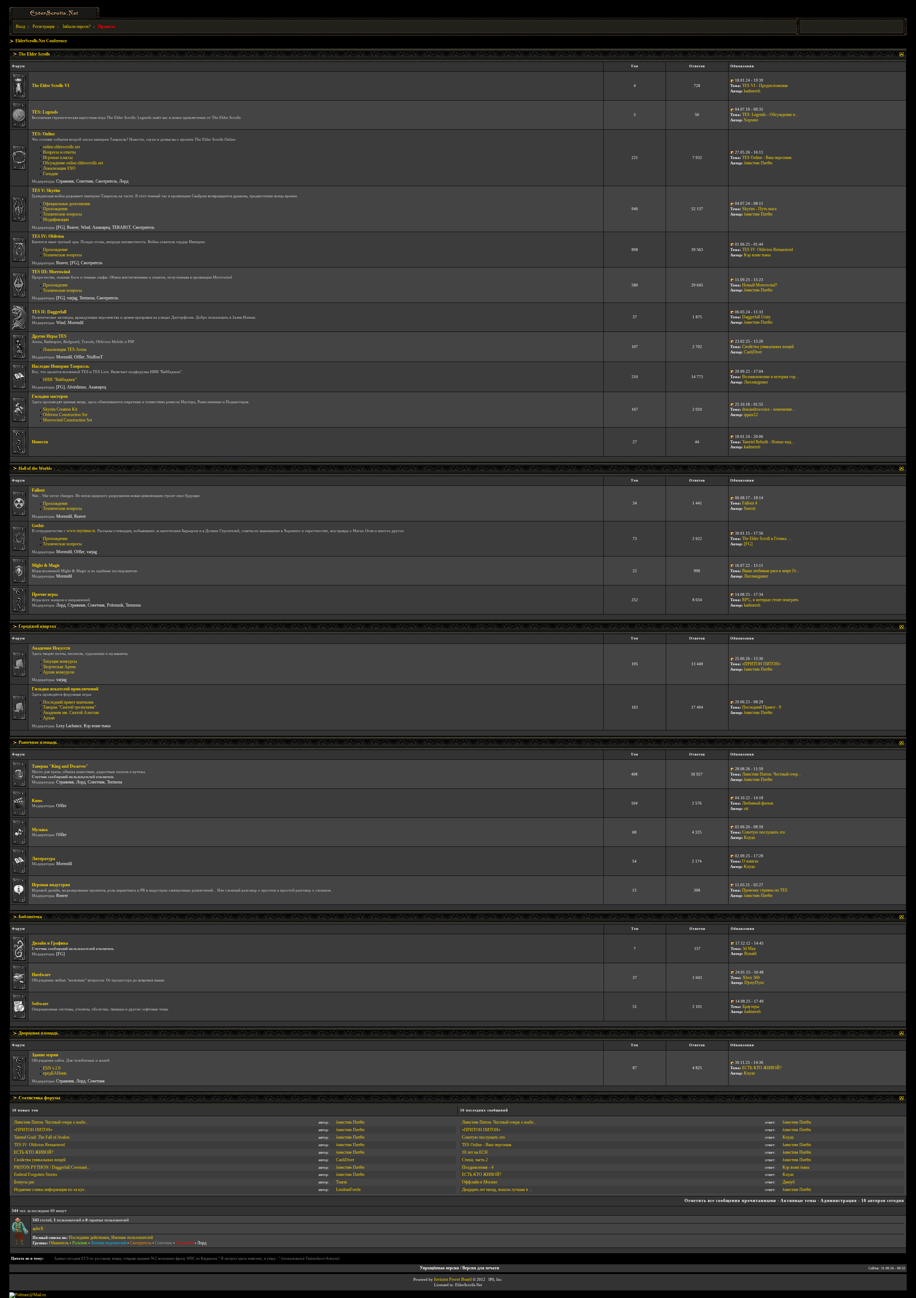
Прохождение (55, 208)
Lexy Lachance (69, 725)
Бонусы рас (24, 1181)
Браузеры (750, 1006)
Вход (20, 26)
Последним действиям (89, 1237)
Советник (84, 181)
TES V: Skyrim (46, 190)
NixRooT (95, 357)
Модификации (56, 219)
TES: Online (43, 133)
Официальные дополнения (66, 203)
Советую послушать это (763, 832)
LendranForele (348, 1189)
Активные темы (798, 1200)
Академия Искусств (51, 648)
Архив (49, 717)
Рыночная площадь (38, 742)
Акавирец (101, 227)
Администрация (838, 1200)
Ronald (750, 953)
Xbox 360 (751, 977)
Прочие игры (45, 594)
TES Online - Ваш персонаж (766, 157)
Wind (85, 227)
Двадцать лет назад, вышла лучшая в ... (497, 1189)
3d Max (749, 948)
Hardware (41, 974)
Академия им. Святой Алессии (71, 712)
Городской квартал (37, 626)
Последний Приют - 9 (761, 707)
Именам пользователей (132, 1237)
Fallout (38, 490)
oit (746, 808)
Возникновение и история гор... (770, 376)
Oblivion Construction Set (65, 414)
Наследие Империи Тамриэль (60, 366)
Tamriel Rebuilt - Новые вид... (768, 441)
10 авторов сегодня (882, 1200)
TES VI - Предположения (765, 85)
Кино (37, 800)
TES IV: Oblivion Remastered (767, 249)
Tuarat (341, 1181)
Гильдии (50, 173)
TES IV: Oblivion (48, 236)
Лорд (123, 181)
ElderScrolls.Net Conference (41, 40)
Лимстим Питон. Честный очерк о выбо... (51, 1122)
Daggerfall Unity (756, 316)
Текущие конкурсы (60, 661)
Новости (40, 441)
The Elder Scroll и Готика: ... (766, 538)
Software (40, 1003)
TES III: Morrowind (51, 271)
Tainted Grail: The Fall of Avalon (41, 1137)
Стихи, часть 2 (475, 1159)
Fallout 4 (749, 503)
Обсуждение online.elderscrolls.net (73, 162)
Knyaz (749, 837)
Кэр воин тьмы (757, 254)
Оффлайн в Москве (479, 1181)
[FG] (60, 227)
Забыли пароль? (76, 26)
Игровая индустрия (51, 884)
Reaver (73, 227)
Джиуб (789, 1181)
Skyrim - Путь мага (759, 208)
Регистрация (44, 26)
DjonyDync (754, 982)
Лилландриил (756, 382)
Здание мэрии (45, 1054)
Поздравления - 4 (477, 1167)
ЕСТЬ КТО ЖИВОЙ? (761, 1067)
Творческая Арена (59, 666)
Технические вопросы (62, 214)
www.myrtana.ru (81, 530)
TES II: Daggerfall (49, 311)
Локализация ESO (59, 168)
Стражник (65, 181)
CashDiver (753, 351)
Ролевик (79, 1242)
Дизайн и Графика (50, 943)
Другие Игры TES (49, 336)
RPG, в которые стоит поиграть (770, 599)
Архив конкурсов (58, 672)
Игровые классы (58, 157)
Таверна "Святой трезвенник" (69, 707)
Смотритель (106, 181)
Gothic (38, 525)
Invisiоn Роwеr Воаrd (453, 1279)
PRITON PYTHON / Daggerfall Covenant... (52, 1167)
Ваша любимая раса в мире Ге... (770, 570)
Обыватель (59, 1242)
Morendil (75, 322)
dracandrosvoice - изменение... (768, 409)
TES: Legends (45, 112)
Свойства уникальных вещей (768, 346)
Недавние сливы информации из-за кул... (50, 1189)
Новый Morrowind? (759, 285)
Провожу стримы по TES (765, 890)
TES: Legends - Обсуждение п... (770, 114)
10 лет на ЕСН (475, 1152)
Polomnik (115, 605)
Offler (79, 357)
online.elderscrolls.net (61, 146)
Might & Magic (46, 565)
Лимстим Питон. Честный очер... (771, 774)
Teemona (86, 297)
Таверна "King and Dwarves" (60, 766)
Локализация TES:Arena (64, 349)
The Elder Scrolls (34, 54)
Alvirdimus (76, 387)
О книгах (750, 861)
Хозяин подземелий (108, 1242)
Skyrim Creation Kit (60, 409)
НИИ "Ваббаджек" (60, 379)
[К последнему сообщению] (732, 80)
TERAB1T (121, 227)
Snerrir (750, 508)
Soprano (751, 119)
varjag (72, 297)
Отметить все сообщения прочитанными (730, 1200)
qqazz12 (751, 414)
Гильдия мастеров (50, 396)
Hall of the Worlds (35, 468)
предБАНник (55, 1073)
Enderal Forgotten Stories (35, 1174)
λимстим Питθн (758, 162)
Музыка (40, 829)
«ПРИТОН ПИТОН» (761, 663)
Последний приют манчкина (68, 702)
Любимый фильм (757, 803)
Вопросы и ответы (59, 152)
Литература (43, 858)
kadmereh (752, 90)
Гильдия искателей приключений (65, 688)
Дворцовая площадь (38, 1033)
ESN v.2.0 (51, 1068)
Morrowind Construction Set (67, 420)
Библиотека (30, 916)
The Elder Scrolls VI (50, 85)
